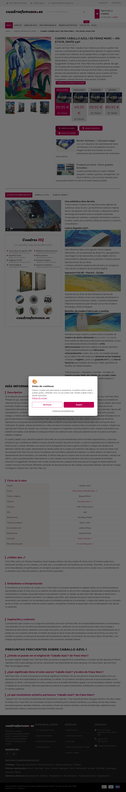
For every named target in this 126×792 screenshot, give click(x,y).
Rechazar (47, 405)
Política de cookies (39, 398)
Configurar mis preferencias (63, 411)
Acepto (79, 405)
